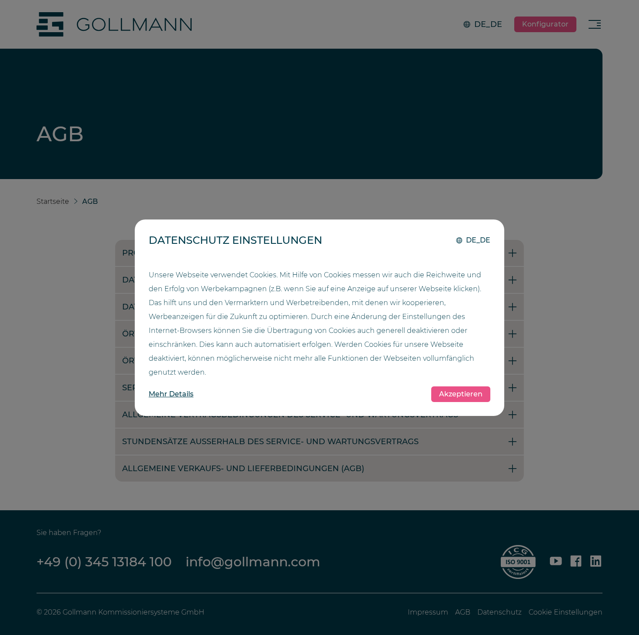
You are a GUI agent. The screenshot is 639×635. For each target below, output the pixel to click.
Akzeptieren (461, 394)
